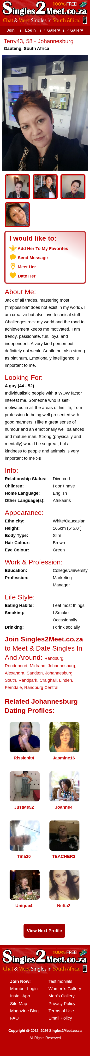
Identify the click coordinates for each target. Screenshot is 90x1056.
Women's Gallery (64, 988)
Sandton (35, 673)
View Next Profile (44, 930)
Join (11, 30)
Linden (65, 680)
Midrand (37, 665)
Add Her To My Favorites (43, 248)
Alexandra (14, 673)
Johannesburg (61, 665)
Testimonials (60, 981)
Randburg (53, 658)
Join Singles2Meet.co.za (44, 639)
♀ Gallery (51, 30)
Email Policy (60, 1018)
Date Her (27, 276)
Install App (20, 995)
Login (30, 30)
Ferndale (13, 687)
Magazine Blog (24, 1010)
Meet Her (27, 266)
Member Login (24, 988)
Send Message (33, 257)
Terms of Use (61, 1010)
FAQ (14, 1018)
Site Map (18, 1003)
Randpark (27, 680)
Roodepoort (16, 665)
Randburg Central (41, 687)
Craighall (48, 680)
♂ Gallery (74, 30)
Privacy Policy (61, 1003)
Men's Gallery (61, 995)
